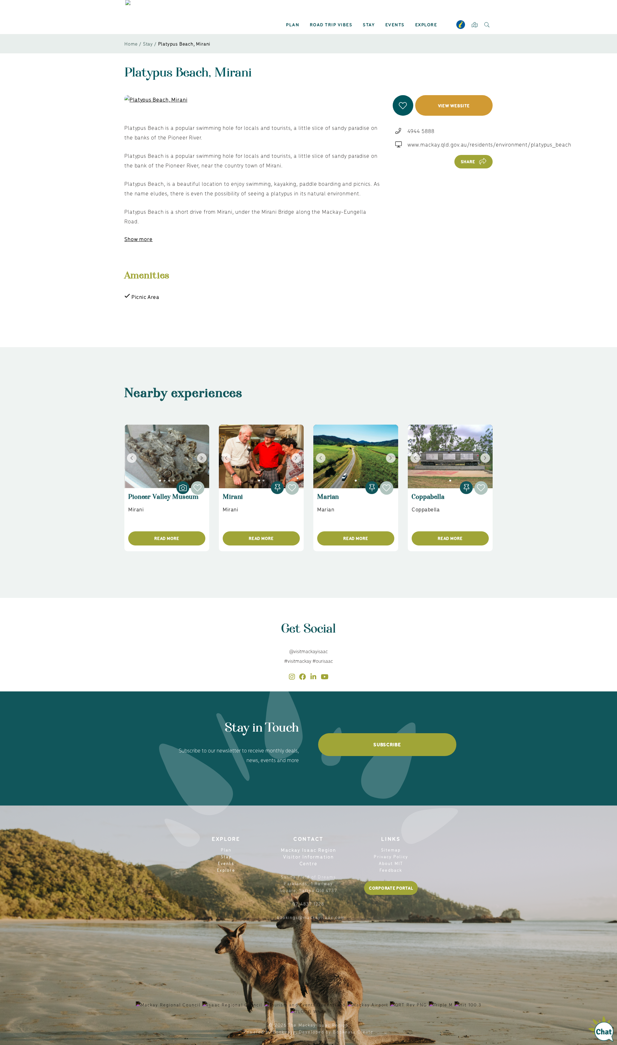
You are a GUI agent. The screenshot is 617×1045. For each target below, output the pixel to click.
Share (468, 161)
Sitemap (391, 850)
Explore (426, 24)
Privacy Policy (391, 856)
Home (131, 43)
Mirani (233, 499)
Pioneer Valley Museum (163, 499)
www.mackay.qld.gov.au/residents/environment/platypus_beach (489, 144)
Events (395, 24)
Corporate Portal (391, 888)
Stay (369, 24)
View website (454, 106)
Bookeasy (284, 1031)
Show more (138, 239)
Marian (328, 499)
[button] (403, 105)
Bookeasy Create (353, 1031)
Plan (292, 24)
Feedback (391, 870)
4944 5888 (420, 130)
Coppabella (428, 499)
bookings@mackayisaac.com (311, 917)
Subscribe (387, 744)
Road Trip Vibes (331, 24)
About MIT (391, 863)
